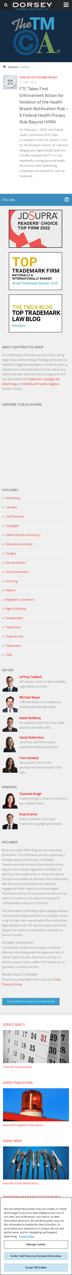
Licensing (11, 581)
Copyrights (12, 525)
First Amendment (17, 571)
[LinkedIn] (66, 199)
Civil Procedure (15, 516)
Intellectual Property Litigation (40, 384)
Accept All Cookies (36, 1267)
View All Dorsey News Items (21, 1183)
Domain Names (16, 562)
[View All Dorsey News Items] (36, 1178)
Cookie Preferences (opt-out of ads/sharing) (30, 1001)
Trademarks (13, 645)
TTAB (9, 655)
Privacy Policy (26, 1236)
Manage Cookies (36, 1244)
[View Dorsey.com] (32, 9)
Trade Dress (13, 627)
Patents (11, 590)
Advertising (13, 498)
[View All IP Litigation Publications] (36, 1120)
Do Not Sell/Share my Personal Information (36, 1256)
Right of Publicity (16, 608)
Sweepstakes (14, 618)
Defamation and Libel (19, 544)
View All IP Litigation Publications (23, 1125)
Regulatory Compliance (20, 599)
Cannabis (11, 507)
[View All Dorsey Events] (36, 1062)
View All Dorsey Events (17, 1067)
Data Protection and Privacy (38, 77)
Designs (11, 553)
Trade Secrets (14, 636)
